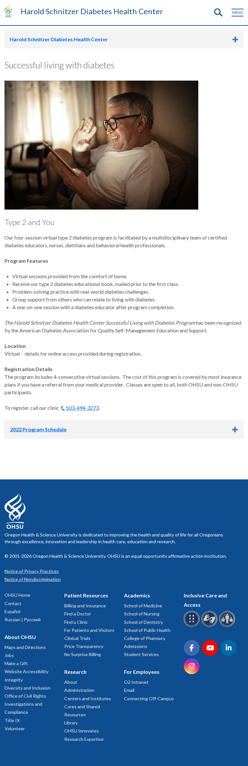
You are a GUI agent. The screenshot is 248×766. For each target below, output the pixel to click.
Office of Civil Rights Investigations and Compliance (25, 704)
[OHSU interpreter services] (228, 625)
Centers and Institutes (87, 698)
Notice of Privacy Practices (32, 571)
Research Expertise (84, 739)
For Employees (142, 672)
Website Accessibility (26, 671)
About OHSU (20, 637)
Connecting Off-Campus (149, 698)
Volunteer (15, 728)
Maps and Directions (25, 647)
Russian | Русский (23, 619)
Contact (13, 603)
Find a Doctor (77, 613)
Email (129, 690)
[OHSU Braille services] (193, 625)
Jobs (9, 655)
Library (71, 722)
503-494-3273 (82, 408)
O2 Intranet (136, 682)
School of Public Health (147, 630)
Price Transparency (83, 646)
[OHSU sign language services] (210, 625)
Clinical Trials (77, 638)
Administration (79, 690)
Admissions (135, 646)
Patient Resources (86, 595)
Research (75, 672)
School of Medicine (143, 605)
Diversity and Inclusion (27, 688)
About (70, 682)
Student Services (141, 654)
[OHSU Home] (10, 11)
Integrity (14, 680)
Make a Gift (16, 663)
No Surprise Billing (82, 654)
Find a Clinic (76, 622)
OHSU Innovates (81, 730)
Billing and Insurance (85, 605)
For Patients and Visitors (89, 630)
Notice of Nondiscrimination (33, 579)
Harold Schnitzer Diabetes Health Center (92, 11)
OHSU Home (17, 595)
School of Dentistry (143, 622)
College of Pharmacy (144, 638)
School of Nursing (142, 613)
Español (12, 611)
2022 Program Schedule (38, 429)
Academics (137, 595)
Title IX (12, 720)
